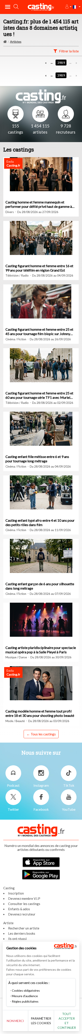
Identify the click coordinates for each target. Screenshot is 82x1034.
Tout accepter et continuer (67, 1020)
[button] (68, 7)
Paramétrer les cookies (41, 1021)
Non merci (15, 1021)
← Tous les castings (41, 734)
